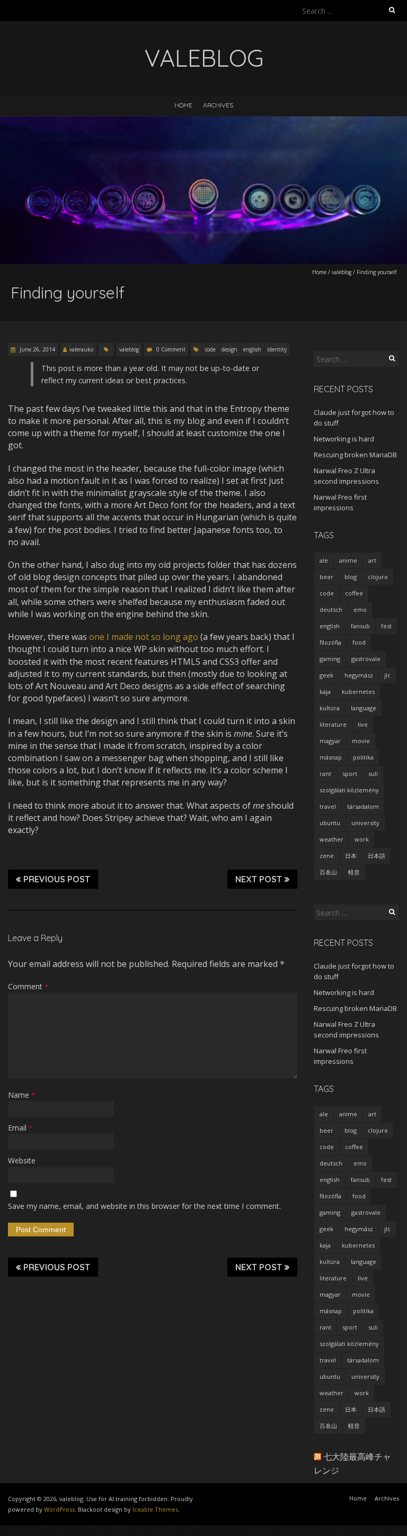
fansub (360, 626)
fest (386, 626)
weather (331, 839)
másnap (331, 757)
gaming (330, 659)
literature (333, 724)
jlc (387, 675)
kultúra (330, 708)
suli (373, 774)
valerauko (81, 349)
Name (21, 1095)
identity (277, 349)
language (363, 708)
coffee (354, 593)
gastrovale (366, 659)
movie (361, 741)
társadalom (363, 806)
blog (350, 577)
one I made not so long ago (143, 637)
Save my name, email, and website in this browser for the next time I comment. (144, 1206)
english (252, 349)
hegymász (358, 675)
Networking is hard (344, 439)
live (363, 724)
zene (327, 856)
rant (325, 774)
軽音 (354, 872)
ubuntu (330, 823)
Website (22, 1160)
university (365, 823)
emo (360, 609)
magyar (330, 741)
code (210, 349)
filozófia (330, 642)
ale (324, 560)
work (362, 839)
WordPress (59, 1509)
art (372, 560)
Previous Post (56, 879)
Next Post (258, 879)
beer (326, 577)
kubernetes (358, 691)
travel (328, 806)
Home (183, 105)
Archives (218, 105)
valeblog (341, 272)
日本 (351, 856)
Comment (28, 986)
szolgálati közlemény (349, 790)
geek (326, 675)
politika (363, 757)
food (359, 642)
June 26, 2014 (36, 349)
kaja (325, 691)
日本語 (376, 856)
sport (349, 774)
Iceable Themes (155, 1509)
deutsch (331, 609)
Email (20, 1128)
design (229, 349)
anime (348, 560)
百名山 (328, 872)
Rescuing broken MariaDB (355, 454)
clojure (378, 577)
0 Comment (170, 349)
